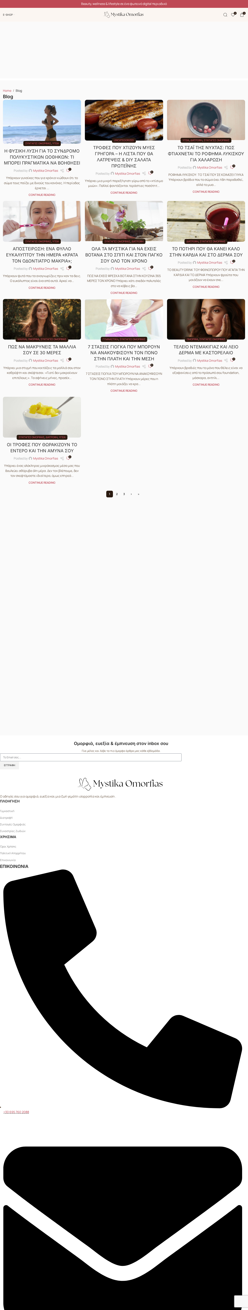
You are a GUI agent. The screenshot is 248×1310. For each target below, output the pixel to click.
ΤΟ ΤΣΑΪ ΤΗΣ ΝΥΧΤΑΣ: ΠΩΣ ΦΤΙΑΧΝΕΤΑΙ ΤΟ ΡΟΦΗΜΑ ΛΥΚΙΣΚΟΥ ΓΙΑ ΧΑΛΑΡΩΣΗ (206, 153)
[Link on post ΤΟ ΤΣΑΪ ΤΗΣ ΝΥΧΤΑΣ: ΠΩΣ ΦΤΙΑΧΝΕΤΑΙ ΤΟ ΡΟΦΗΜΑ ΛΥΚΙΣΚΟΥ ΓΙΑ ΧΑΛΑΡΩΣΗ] (206, 120)
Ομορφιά (33, 339)
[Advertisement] (124, 51)
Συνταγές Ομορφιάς (13, 824)
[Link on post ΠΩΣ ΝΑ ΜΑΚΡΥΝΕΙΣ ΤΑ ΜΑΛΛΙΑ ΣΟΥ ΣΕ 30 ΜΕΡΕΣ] (42, 319)
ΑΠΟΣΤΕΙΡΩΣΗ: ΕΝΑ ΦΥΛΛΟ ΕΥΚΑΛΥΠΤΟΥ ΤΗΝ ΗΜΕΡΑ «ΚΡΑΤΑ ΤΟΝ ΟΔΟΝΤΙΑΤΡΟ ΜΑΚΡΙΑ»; (42, 254)
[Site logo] (124, 14)
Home (7, 90)
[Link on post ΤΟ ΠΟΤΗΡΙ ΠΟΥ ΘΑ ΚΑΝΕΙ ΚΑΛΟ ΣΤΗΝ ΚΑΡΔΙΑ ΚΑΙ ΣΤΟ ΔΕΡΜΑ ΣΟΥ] (206, 221)
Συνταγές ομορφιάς (38, 143)
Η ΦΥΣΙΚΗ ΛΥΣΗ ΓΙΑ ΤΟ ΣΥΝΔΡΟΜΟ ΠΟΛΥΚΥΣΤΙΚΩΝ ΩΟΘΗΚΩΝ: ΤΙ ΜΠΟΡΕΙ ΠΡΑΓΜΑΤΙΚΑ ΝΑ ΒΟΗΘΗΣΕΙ (42, 157)
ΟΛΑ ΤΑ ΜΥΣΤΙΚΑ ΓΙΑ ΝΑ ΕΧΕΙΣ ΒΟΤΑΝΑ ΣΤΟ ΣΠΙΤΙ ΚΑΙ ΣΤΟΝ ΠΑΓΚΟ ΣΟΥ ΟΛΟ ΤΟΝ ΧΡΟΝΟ (124, 254)
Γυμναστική (110, 339)
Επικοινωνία (8, 860)
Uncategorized (124, 140)
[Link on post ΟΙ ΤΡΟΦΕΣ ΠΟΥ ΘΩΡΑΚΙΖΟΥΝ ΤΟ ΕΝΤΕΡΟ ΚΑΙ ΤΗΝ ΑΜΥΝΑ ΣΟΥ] (42, 417)
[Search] (225, 15)
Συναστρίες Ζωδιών (12, 831)
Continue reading (42, 195)
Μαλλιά (22, 339)
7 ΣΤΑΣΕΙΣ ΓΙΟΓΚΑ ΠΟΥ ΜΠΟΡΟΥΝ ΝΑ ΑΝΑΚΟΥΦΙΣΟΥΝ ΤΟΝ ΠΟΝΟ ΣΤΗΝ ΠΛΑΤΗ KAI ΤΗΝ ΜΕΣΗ (124, 353)
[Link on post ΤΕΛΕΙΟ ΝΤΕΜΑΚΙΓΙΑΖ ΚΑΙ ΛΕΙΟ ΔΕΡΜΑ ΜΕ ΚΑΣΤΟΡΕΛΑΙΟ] (206, 319)
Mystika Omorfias (45, 170)
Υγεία (55, 143)
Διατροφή (196, 140)
